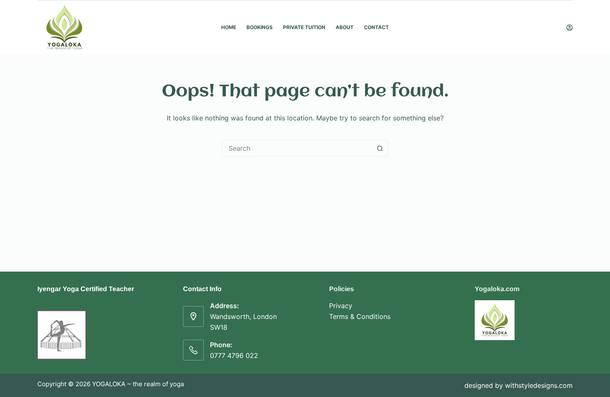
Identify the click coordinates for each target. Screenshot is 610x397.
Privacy (340, 305)
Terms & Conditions (359, 316)
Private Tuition (304, 27)
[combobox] (297, 148)
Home (228, 27)
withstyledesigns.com (539, 385)
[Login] (569, 28)
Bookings (259, 27)
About (345, 27)
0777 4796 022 (234, 355)
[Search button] (380, 148)
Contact (376, 27)
